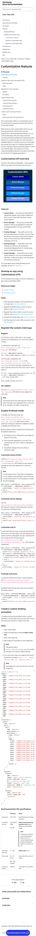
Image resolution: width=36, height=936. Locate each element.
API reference (6, 46)
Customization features (12, 38)
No (23, 883)
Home (3, 59)
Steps (4, 86)
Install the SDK (9, 290)
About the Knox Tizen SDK (10, 23)
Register (5, 92)
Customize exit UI (7, 106)
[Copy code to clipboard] (34, 352)
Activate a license (9, 293)
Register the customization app (23, 314)
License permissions (19, 304)
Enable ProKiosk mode (7, 98)
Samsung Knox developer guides (12, 9)
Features (5, 77)
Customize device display (10, 103)
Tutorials (21, 59)
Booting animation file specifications (13, 117)
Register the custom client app (9, 89)
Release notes (6, 52)
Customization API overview (9, 75)
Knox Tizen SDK (11, 59)
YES (15, 883)
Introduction (6, 20)
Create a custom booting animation (11, 112)
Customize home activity (10, 100)
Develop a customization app (14, 40)
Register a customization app (14, 43)
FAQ (4, 55)
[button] (16, 889)
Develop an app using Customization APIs (12, 80)
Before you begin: (8, 83)
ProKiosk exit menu (8, 109)
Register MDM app (18, 309)
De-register (6, 95)
